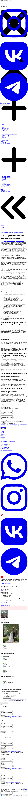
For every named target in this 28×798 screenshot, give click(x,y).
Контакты (3, 437)
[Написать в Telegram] (25, 789)
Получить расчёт (7, 697)
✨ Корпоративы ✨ (5, 444)
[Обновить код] (13, 731)
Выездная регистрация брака (8, 441)
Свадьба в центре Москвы (6, 424)
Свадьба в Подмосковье (6, 450)
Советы (2, 435)
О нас (2, 430)
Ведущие (3, 431)
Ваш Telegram (6, 696)
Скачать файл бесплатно (6, 794)
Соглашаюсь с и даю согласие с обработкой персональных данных (15, 700)
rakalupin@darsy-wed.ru (5, 103)
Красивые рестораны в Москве (11, 425)
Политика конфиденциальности (8, 604)
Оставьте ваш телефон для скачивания (9, 791)
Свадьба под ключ (5, 448)
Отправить (3, 715)
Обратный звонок (4, 105)
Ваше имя (5, 693)
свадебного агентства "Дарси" (11, 279)
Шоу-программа (5, 447)
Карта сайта (4, 602)
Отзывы (2, 434)
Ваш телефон (6, 695)
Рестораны (3, 443)
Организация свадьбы (6, 440)
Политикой (13, 795)
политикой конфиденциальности (15, 418)
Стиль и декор (4, 445)
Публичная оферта (5, 605)
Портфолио (3, 432)
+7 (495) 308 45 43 (4, 6)
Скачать (2, 780)
